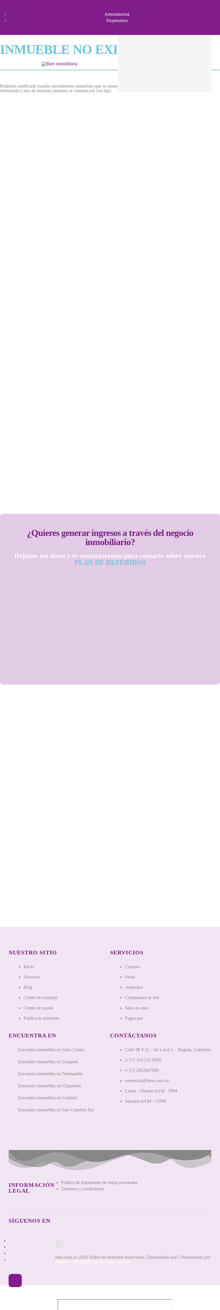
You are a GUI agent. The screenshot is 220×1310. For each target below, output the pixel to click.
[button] (15, 1280)
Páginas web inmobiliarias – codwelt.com (92, 1261)
